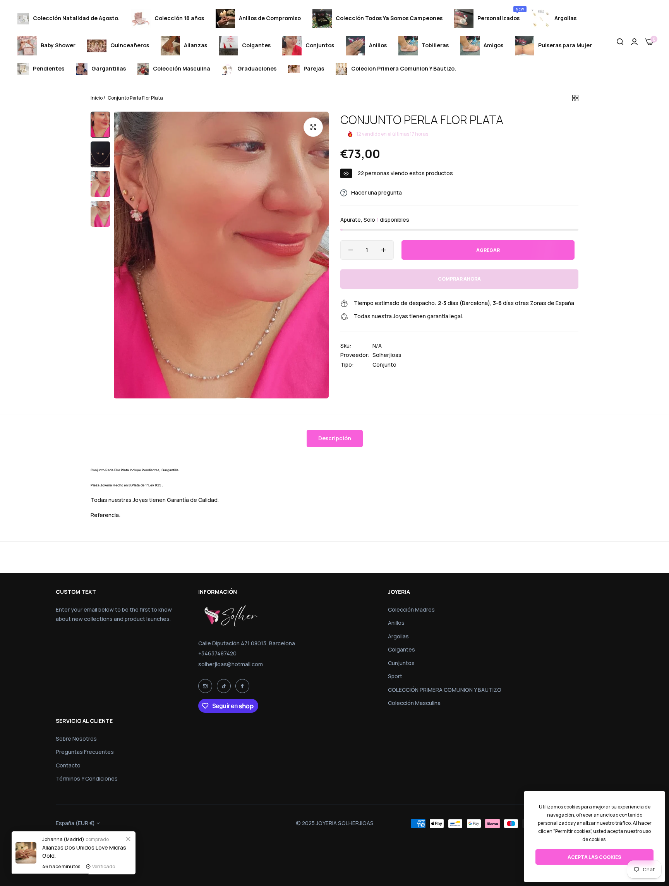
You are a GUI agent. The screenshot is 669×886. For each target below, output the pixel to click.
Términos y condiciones (87, 778)
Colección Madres (411, 609)
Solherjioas (386, 355)
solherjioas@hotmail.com (230, 664)
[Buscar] (620, 42)
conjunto (384, 364)
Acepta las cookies (594, 857)
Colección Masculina (414, 703)
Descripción (334, 438)
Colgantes (401, 649)
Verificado (103, 866)
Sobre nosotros (76, 738)
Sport (395, 676)
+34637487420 (217, 653)
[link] (128, 838)
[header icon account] (634, 42)
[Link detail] (205, 686)
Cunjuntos (401, 663)
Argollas (398, 636)
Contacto (68, 765)
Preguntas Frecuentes (85, 751)
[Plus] (383, 250)
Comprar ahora (459, 279)
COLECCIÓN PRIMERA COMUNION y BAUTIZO (444, 689)
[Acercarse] (313, 127)
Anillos (396, 622)
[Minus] (350, 250)
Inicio (97, 98)
